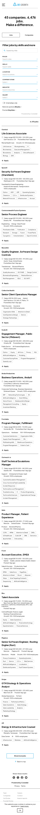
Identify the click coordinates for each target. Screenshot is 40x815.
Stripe (4, 679)
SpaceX (4, 168)
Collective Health (8, 290)
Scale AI (4, 330)
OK (20, 810)
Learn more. (24, 806)
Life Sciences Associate (14, 133)
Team (5, 793)
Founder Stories (8, 801)
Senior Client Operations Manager (19, 294)
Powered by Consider (30, 114)
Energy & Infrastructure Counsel (18, 727)
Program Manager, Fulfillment (17, 423)
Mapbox (5, 638)
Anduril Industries (8, 373)
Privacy (17, 786)
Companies (29, 35)
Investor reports (22, 798)
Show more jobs (20, 756)
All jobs (17, 107)
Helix (3, 510)
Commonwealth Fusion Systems (14, 210)
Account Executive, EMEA (15, 554)
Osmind (5, 129)
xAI (3, 723)
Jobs (11, 35)
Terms (23, 786)
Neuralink (5, 248)
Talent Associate (10, 597)
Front (4, 551)
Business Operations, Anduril (17, 377)
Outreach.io (6, 457)
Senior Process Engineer (14, 214)
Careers (19, 793)
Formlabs (5, 419)
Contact (20, 795)
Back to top (21, 761)
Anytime (11, 110)
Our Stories (6, 798)
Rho (3, 593)
